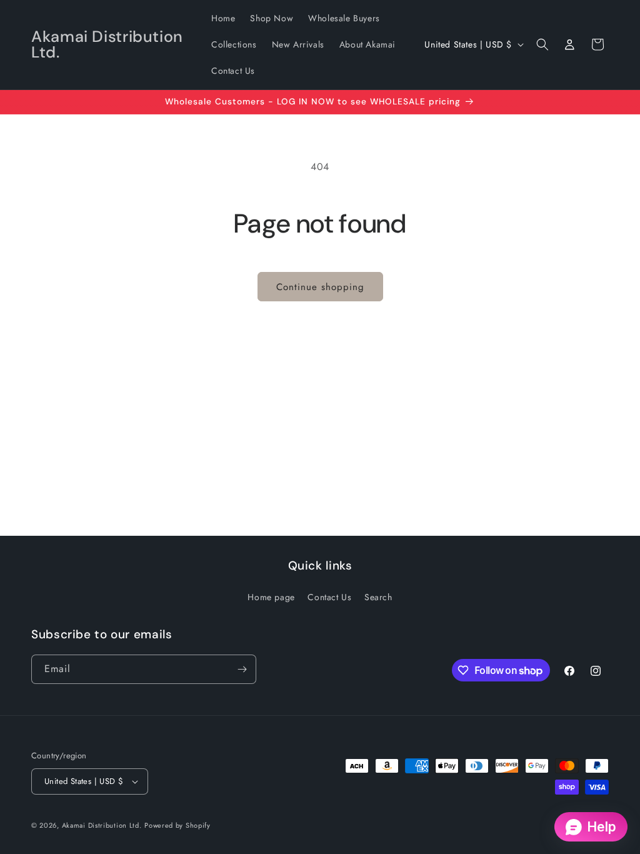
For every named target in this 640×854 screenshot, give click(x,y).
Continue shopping (320, 287)
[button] (542, 44)
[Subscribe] (242, 669)
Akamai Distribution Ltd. (102, 825)
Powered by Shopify (177, 825)
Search (378, 597)
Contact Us (329, 597)
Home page (271, 597)
